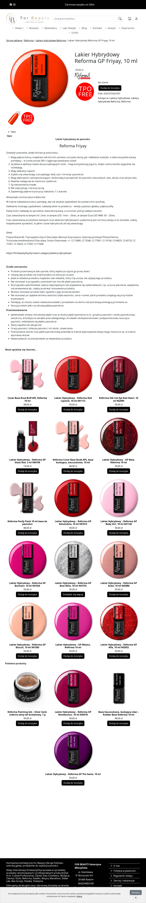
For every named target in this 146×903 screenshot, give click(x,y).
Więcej (79, 896)
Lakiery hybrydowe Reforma (51, 40)
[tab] (75, 131)
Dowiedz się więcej (73, 594)
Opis (13, 131)
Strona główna (14, 40)
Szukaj (120, 18)
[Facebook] (11, 4)
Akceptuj (136, 892)
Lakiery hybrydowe (120, 98)
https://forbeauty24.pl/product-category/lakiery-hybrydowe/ (39, 253)
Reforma (29, 40)
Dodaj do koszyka (109, 88)
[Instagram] (14, 4)
